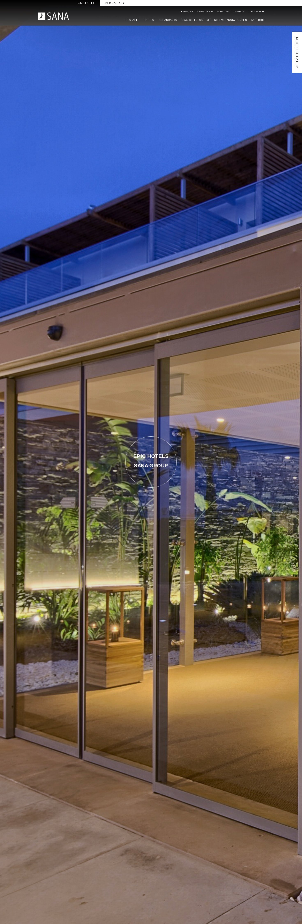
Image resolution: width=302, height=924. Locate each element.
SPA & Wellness (192, 20)
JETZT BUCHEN (297, 52)
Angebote (258, 20)
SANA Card (223, 11)
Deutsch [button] (257, 11)
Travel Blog (205, 11)
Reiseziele (132, 20)
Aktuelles (186, 11)
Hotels (149, 20)
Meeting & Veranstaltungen (227, 20)
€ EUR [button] (240, 11)
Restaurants (167, 20)
